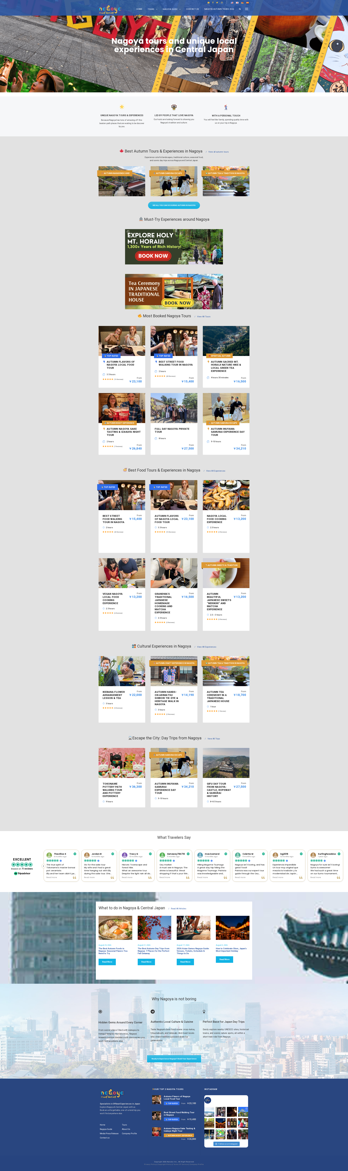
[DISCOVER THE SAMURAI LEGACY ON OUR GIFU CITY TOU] (243, 1112)
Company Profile (129, 1133)
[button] (343, 866)
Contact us (192, 9)
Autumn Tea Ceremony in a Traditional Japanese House (218, 696)
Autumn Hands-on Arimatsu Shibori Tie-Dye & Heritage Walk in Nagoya (166, 698)
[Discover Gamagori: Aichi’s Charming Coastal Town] (209, 1112)
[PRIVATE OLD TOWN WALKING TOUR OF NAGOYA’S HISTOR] (243, 1134)
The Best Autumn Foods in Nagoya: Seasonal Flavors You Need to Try (113, 951)
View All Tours (202, 316)
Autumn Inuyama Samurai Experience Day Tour (166, 788)
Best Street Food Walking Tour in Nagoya (113, 519)
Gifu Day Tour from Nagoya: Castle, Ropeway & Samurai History (219, 790)
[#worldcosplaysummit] (221, 1134)
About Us (126, 1129)
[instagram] (222, 2)
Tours (151, 9)
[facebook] (212, 2)
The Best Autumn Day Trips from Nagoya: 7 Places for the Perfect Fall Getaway (153, 951)
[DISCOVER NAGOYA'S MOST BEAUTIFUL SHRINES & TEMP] (209, 1123)
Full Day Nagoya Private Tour (172, 430)
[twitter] (217, 2)
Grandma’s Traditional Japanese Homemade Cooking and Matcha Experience (163, 603)
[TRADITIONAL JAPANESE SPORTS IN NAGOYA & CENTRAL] (232, 1134)
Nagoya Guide (170, 9)
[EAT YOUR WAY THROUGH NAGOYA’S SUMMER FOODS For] (243, 1123)
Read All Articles (177, 908)
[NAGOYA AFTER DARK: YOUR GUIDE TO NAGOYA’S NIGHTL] (209, 1134)
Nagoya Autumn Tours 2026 (219, 9)
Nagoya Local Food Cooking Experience (217, 519)
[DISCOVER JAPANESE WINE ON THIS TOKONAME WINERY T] (232, 1123)
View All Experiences (214, 471)
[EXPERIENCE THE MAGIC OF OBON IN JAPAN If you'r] (221, 1123)
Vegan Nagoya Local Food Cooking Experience (113, 598)
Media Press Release (109, 1133)
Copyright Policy (165, 1164)
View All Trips (212, 738)
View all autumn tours (217, 152)
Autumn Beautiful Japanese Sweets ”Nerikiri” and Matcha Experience (219, 601)
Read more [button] (89, 877)
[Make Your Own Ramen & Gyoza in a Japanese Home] (221, 1112)
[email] (208, 2)
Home (139, 9)
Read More (107, 962)
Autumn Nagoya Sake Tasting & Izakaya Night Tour (179, 1129)
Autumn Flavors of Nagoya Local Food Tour (167, 519)
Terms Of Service (180, 1164)
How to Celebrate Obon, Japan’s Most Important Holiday (231, 949)
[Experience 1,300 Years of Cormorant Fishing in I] (232, 1112)
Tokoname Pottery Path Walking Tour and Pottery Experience (112, 790)
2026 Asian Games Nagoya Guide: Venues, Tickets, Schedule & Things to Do (193, 951)
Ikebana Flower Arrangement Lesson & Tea (114, 695)
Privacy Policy (150, 1164)
